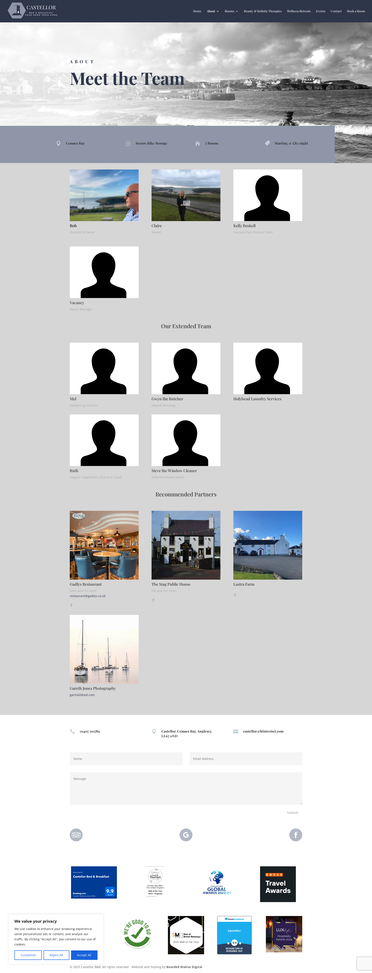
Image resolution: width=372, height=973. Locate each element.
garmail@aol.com (82, 695)
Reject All (56, 955)
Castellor (234, 931)
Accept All (84, 955)
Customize (28, 955)
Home (197, 11)
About (211, 11)
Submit (292, 812)
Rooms (229, 11)
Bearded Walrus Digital (184, 967)
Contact (336, 11)
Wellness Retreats (299, 11)
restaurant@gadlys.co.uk (87, 596)
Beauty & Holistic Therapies (263, 11)
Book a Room (356, 11)
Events (320, 11)
